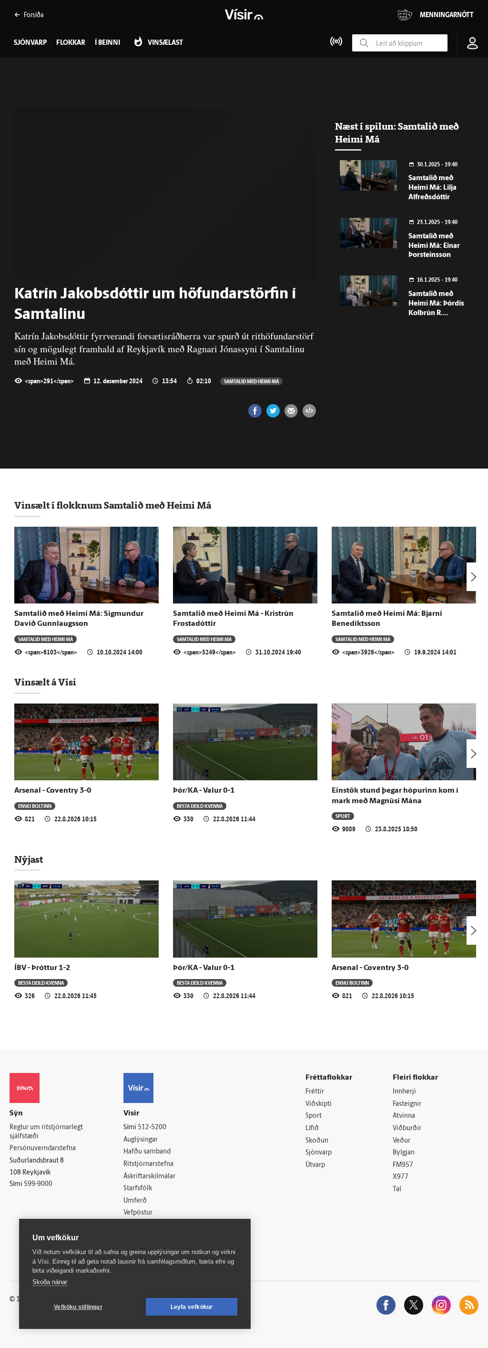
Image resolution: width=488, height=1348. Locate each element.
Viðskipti (318, 1104)
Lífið (312, 1128)
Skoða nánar (49, 1282)
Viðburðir (407, 1128)
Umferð (135, 1201)
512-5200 (152, 1127)
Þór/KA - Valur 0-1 (204, 791)
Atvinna (404, 1116)
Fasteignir (407, 1104)
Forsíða (33, 15)
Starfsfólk (137, 1188)
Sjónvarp (318, 1152)
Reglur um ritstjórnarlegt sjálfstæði (46, 1132)
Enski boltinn (34, 806)
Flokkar (70, 43)
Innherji (404, 1091)
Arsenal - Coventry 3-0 (53, 791)
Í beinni (107, 43)
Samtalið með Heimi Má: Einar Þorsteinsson (434, 246)
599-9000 (38, 1184)
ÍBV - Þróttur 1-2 (42, 968)
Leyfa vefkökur (192, 1307)
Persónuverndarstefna (43, 1148)
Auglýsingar (140, 1140)
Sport (343, 816)
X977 (400, 1177)
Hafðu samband (147, 1151)
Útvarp (315, 1165)
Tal (397, 1189)
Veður (401, 1140)
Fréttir (314, 1091)
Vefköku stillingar (78, 1307)
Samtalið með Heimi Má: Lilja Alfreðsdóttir (432, 188)
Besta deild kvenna (200, 806)
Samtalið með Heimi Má (251, 381)
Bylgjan (404, 1152)
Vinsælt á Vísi (45, 682)
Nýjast (28, 859)
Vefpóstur (137, 1212)
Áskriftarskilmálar (149, 1176)
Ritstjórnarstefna (148, 1164)
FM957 (403, 1165)
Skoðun (316, 1140)
